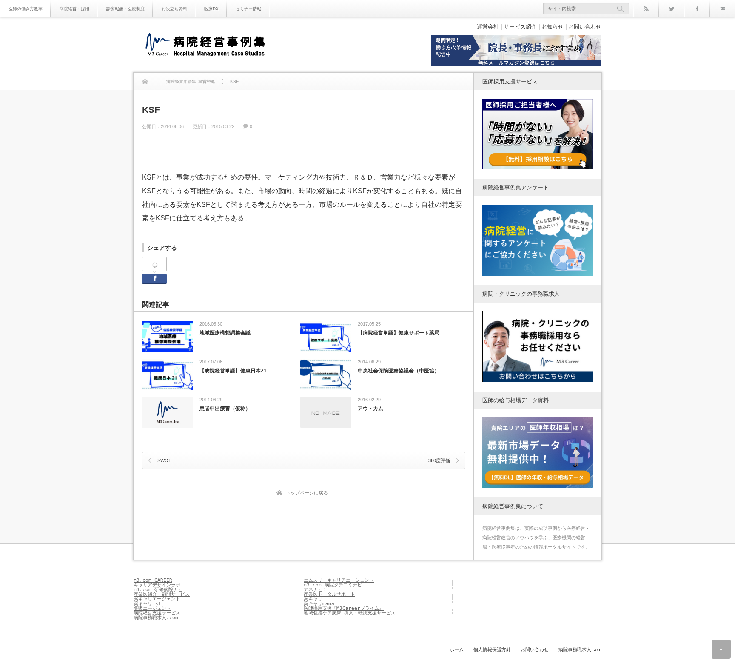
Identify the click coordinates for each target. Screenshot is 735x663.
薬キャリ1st (147, 603)
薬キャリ (313, 599)
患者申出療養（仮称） (225, 409)
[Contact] (722, 8)
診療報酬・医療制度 (125, 8)
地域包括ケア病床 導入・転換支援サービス (350, 613)
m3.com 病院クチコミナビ (333, 585)
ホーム (457, 649)
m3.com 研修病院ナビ (158, 589)
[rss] (645, 8)
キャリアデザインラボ (157, 585)
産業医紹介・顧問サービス (162, 594)
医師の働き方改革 (26, 8)
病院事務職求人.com (156, 617)
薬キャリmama (319, 603)
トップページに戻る (307, 492)
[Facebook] (696, 8)
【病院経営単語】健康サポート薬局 (398, 333)
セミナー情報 (248, 8)
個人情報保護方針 (492, 649)
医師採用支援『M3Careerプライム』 (344, 608)
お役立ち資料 (174, 8)
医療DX (211, 8)
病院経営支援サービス (157, 613)
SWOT (164, 460)
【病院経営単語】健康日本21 (233, 371)
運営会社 (488, 26)
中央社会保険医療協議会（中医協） (398, 371)
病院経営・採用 (74, 8)
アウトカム (370, 409)
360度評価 (439, 460)
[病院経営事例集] (205, 45)
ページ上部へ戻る (721, 649)
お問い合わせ (584, 26)
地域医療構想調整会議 (225, 333)
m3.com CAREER (153, 580)
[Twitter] (671, 8)
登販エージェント (152, 608)
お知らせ (552, 26)
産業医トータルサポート (329, 594)
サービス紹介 (520, 26)
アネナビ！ (315, 589)
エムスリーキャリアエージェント (339, 580)
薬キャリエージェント (157, 599)
